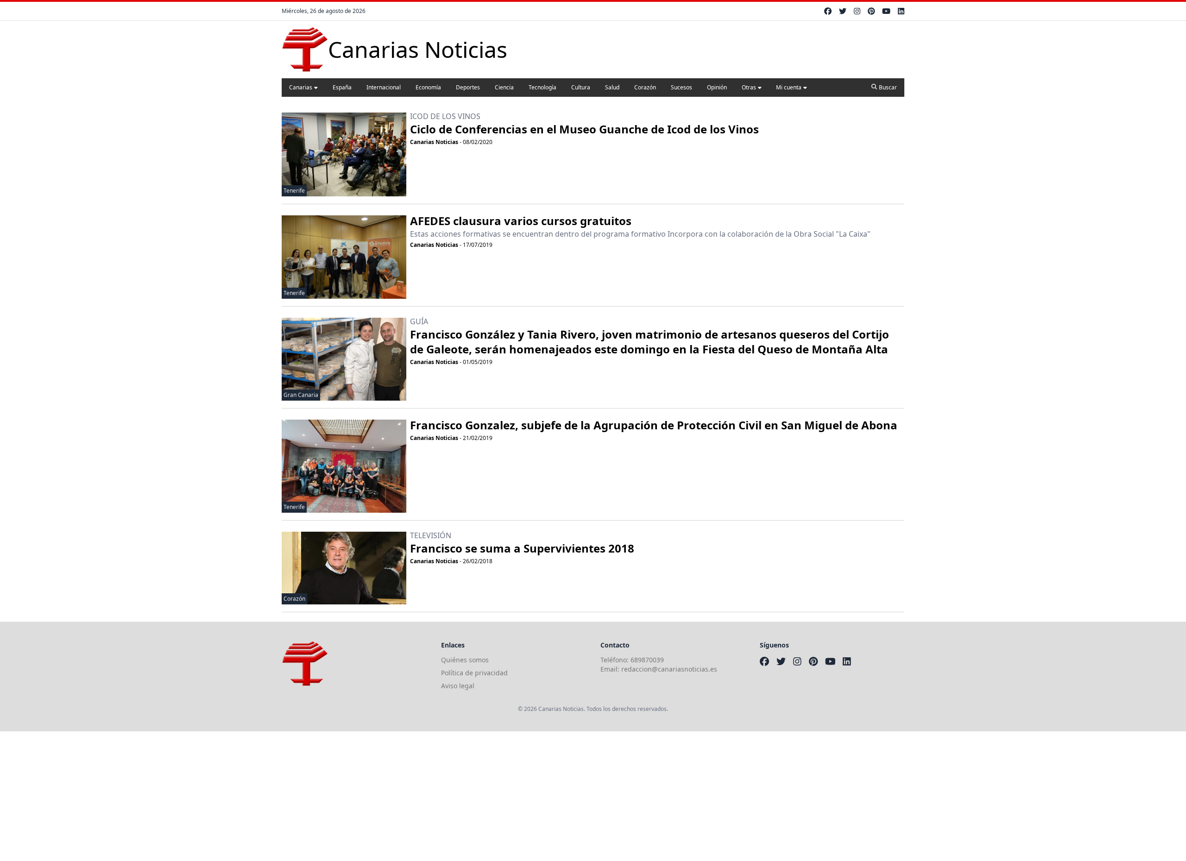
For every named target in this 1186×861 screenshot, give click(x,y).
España (342, 87)
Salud (612, 87)
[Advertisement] (278, 796)
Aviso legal (457, 685)
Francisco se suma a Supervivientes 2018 (522, 548)
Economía (428, 87)
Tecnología (542, 87)
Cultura (580, 87)
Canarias (300, 87)
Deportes (468, 87)
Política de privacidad (474, 672)
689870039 (647, 659)
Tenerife (294, 191)
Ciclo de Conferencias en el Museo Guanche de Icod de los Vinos (584, 129)
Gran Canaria (301, 395)
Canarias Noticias (434, 142)
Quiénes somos (465, 659)
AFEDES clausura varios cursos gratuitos (520, 220)
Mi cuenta (788, 87)
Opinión (717, 87)
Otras (749, 87)
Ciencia (504, 87)
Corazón (645, 87)
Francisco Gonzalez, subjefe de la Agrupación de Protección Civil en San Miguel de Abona (653, 425)
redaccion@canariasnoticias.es (669, 669)
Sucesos (681, 87)
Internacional (383, 87)
